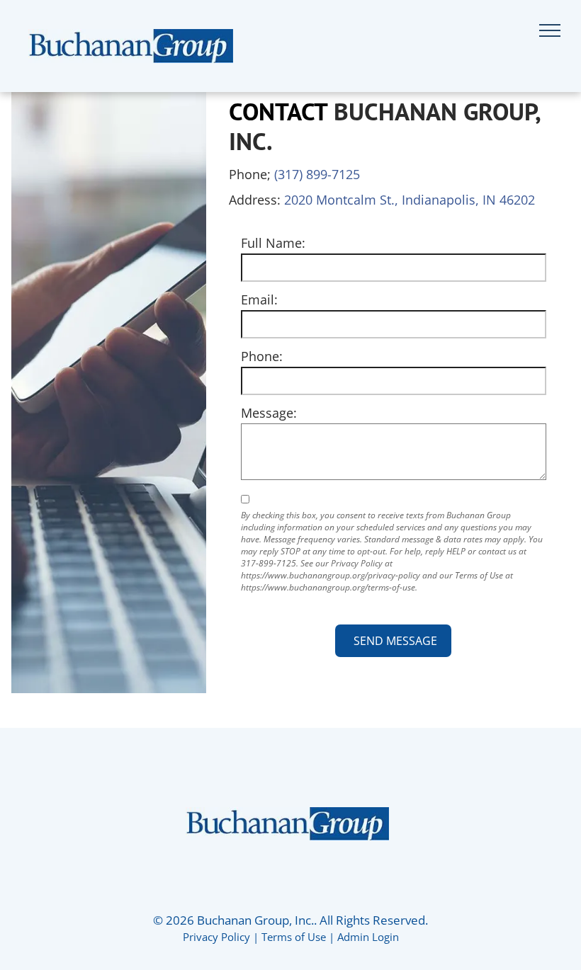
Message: (269, 412)
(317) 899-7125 (317, 174)
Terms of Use (293, 937)
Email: (259, 299)
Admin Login (368, 937)
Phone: (262, 356)
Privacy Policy (216, 937)
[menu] (549, 30)
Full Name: (273, 242)
